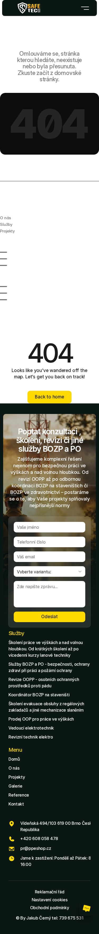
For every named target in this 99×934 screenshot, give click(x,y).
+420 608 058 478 (39, 838)
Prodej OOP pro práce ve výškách (41, 719)
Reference (18, 795)
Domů (14, 759)
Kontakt (16, 804)
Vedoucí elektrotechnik (31, 728)
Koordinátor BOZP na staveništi (38, 694)
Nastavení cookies (50, 899)
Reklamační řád (49, 891)
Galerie (15, 786)
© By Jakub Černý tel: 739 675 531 (49, 918)
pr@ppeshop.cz (35, 848)
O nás (13, 768)
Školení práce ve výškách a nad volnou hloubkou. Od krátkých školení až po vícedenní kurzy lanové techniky (46, 649)
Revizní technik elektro (30, 737)
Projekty (16, 777)
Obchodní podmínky (49, 907)
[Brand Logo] (29, 8)
